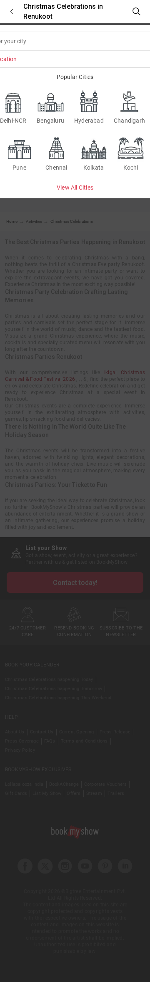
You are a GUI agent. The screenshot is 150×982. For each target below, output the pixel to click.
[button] (11, 11)
